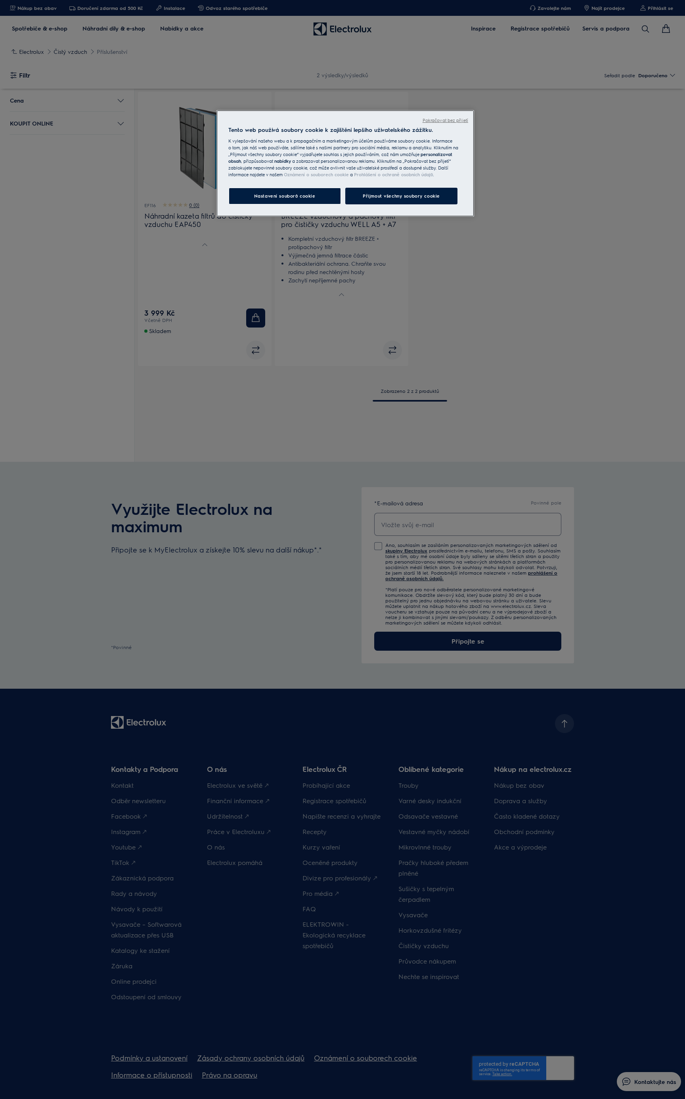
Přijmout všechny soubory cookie (401, 196)
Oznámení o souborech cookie (316, 174)
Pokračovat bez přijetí (445, 120)
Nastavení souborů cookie (285, 196)
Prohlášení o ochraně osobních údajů (393, 174)
